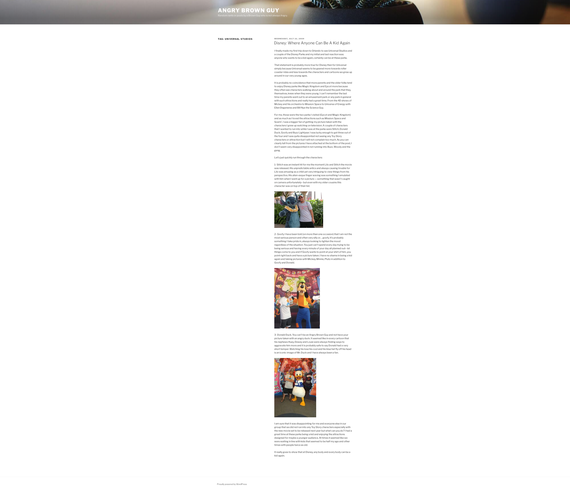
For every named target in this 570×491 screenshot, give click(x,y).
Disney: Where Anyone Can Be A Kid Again (312, 43)
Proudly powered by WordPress (232, 484)
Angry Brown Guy (249, 10)
